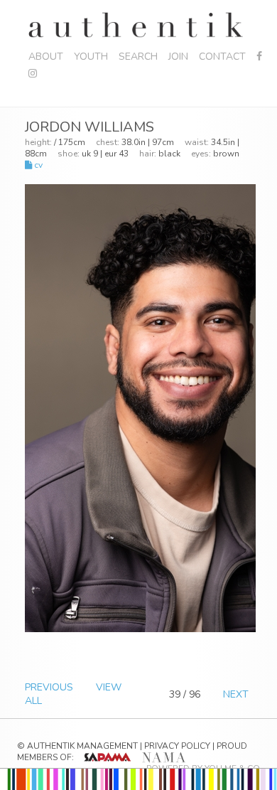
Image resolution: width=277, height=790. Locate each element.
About (45, 56)
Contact (222, 56)
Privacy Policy (177, 746)
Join (178, 56)
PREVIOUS (49, 687)
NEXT (236, 694)
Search (138, 56)
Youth (91, 56)
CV (37, 165)
